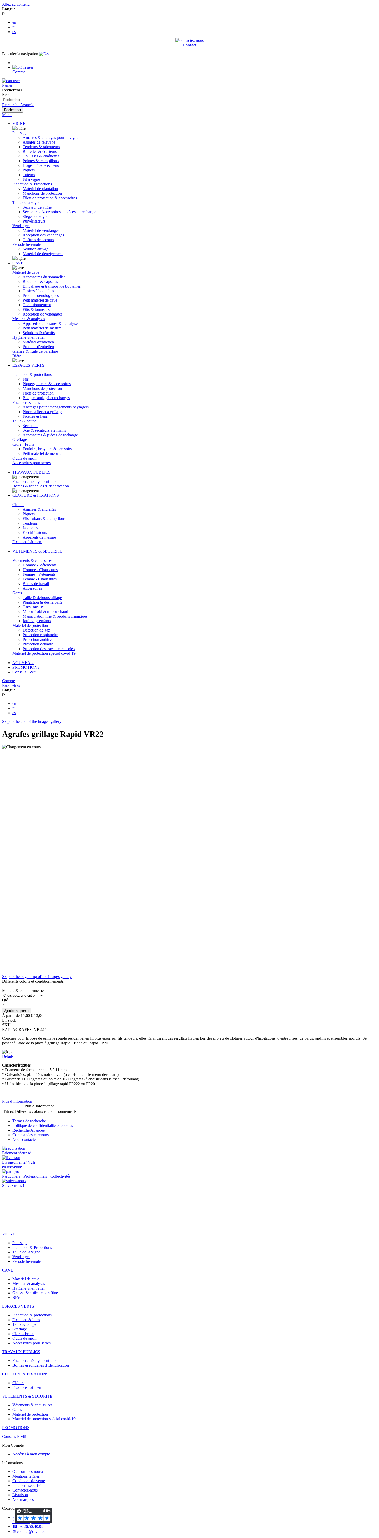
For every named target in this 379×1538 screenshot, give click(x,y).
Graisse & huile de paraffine (35, 351)
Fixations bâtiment (27, 542)
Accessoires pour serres (31, 463)
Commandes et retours (30, 1135)
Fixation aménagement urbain (36, 481)
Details (7, 1056)
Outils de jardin (24, 458)
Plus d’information (17, 1101)
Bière (16, 356)
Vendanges (21, 226)
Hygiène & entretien (28, 337)
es (14, 31)
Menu (7, 115)
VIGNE (19, 123)
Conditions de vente (28, 1481)
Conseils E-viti (24, 672)
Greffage (19, 439)
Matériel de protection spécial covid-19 (44, 653)
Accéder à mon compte (31, 1454)
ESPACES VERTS (28, 365)
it (13, 27)
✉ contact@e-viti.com (30, 1531)
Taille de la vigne (26, 202)
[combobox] (26, 99)
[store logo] (45, 54)
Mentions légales (26, 1476)
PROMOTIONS (26, 667)
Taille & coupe (24, 421)
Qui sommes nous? (27, 1471)
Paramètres (11, 685)
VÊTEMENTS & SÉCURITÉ (37, 551)
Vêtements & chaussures (32, 560)
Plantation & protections (32, 374)
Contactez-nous (25, 1490)
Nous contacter (24, 1139)
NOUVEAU (23, 662)
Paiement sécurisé (26, 1485)
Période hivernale (26, 244)
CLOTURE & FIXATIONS (35, 495)
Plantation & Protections (32, 184)
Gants (17, 593)
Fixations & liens (26, 402)
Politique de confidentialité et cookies (42, 1125)
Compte (8, 681)
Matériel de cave (25, 272)
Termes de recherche (29, 1121)
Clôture (18, 504)
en (14, 22)
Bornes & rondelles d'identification (40, 486)
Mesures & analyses (28, 319)
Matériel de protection (30, 625)
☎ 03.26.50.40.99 (27, 1526)
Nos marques (23, 1499)
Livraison (20, 1495)
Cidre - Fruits (23, 444)
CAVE (17, 263)
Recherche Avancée (18, 104)
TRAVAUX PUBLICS (31, 472)
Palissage (19, 133)
